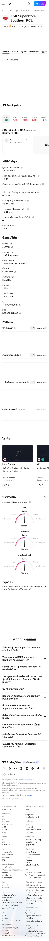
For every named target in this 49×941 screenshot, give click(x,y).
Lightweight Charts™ (33, 916)
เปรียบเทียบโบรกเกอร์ (33, 830)
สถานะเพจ (29, 903)
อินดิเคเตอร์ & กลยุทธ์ (10, 928)
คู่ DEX (4, 830)
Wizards (5, 930)
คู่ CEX (4, 827)
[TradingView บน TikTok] (38, 768)
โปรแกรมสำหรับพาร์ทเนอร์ (35, 933)
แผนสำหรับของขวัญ (32, 817)
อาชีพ (27, 862)
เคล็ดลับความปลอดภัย (33, 898)
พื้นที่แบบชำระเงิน (9, 936)
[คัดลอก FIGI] (20, 313)
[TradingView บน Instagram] (21, 768)
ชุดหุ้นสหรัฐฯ (30, 845)
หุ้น (3, 817)
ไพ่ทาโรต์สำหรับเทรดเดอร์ (35, 875)
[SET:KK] (4, 459)
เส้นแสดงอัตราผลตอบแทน (12, 870)
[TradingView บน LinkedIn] (27, 768)
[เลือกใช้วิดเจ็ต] (44, 497)
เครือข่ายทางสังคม (9, 895)
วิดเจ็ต (27, 911)
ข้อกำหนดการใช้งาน (33, 885)
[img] (38, 26)
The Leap (29, 832)
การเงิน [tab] (15, 51)
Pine (4, 832)
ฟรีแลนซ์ (5, 933)
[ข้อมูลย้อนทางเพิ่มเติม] (11, 10)
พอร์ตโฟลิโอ (7, 867)
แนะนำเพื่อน (7, 900)
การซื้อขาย (6, 915)
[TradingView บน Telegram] (32, 768)
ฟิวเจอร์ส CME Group (33, 840)
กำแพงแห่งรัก (7, 898)
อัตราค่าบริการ (30, 812)
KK (38, 464)
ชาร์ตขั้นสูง (29, 918)
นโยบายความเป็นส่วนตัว (34, 890)
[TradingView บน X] (4, 768)
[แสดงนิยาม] (21, 167)
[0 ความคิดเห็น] (14, 485)
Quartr (31, 795)
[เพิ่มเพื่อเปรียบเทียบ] (27, 141)
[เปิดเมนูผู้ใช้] (3, 3)
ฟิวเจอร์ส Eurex (31, 842)
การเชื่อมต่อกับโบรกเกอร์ (34, 931)
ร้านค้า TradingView (33, 872)
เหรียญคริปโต (7, 824)
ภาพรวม (28, 824)
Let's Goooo (8, 464)
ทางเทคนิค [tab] (34, 51)
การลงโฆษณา (30, 928)
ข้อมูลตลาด (29, 814)
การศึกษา (5, 918)
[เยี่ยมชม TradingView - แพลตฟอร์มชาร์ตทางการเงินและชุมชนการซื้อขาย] (12, 105)
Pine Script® (7, 878)
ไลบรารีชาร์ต (30, 913)
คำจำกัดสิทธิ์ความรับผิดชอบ (35, 888)
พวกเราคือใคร (30, 852)
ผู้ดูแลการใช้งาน (8, 908)
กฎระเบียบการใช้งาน (10, 905)
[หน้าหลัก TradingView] (9, 3)
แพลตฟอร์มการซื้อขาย (33, 921)
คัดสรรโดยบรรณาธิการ (11, 920)
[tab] (32, 328)
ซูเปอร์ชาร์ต (6, 809)
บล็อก (27, 857)
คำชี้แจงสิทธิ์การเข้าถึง (33, 895)
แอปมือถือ (5, 885)
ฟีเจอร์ (27, 809)
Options (5, 872)
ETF (3, 819)
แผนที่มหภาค (7, 875)
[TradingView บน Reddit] (44, 768)
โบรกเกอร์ (29, 827)
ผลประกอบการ (7, 855)
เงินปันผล (5, 857)
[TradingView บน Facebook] (9, 768)
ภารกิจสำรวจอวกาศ (32, 855)
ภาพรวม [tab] (6, 51)
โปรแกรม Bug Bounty (33, 901)
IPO (3, 860)
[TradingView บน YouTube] (15, 768)
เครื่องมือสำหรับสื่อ (32, 865)
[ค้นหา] (29, 3)
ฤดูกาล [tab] (44, 51)
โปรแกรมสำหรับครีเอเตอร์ (12, 903)
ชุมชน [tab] (24, 51)
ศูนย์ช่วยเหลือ (30, 860)
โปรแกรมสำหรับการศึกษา (34, 936)
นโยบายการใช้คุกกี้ (32, 893)
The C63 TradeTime (33, 878)
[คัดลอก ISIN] (20, 305)
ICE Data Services (28, 780)
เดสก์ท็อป (5, 888)
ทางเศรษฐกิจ (7, 852)
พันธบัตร (5, 822)
